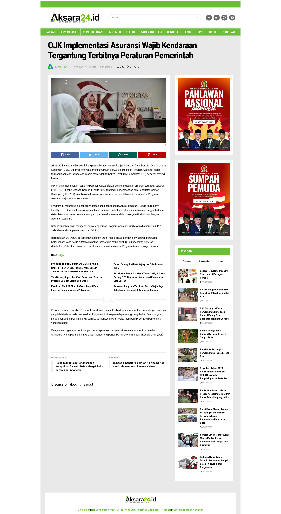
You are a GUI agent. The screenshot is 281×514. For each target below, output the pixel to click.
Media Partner (136, 4)
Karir (118, 4)
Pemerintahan (93, 32)
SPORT (213, 32)
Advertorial (69, 32)
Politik (131, 32)
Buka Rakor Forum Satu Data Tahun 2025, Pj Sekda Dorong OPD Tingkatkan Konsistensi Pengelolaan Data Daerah (139, 277)
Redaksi (167, 4)
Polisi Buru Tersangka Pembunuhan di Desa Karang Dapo (214, 353)
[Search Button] (197, 17)
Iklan (112, 4)
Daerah (51, 32)
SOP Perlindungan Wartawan (183, 4)
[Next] (111, 299)
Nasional (229, 32)
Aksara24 (62, 67)
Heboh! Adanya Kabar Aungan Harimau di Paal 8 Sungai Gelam (213, 334)
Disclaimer (77, 4)
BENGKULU (173, 32)
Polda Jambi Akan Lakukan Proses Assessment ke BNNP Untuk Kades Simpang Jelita (215, 394)
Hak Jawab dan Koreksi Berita (96, 4)
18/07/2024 (77, 67)
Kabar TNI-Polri (151, 32)
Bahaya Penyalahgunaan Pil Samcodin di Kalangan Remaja (214, 274)
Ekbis (188, 32)
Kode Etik (125, 4)
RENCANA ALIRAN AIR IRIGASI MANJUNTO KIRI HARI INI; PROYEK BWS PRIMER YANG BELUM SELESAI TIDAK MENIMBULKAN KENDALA (75, 268)
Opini (200, 32)
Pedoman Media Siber (153, 4)
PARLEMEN (114, 32)
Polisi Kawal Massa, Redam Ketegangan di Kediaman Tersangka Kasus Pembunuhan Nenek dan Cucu (214, 416)
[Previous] (105, 299)
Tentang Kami (202, 4)
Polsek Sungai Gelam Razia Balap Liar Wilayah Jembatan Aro (214, 293)
